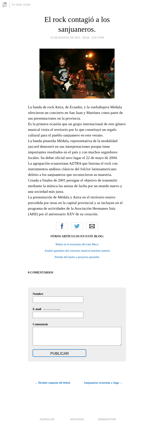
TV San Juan (20, 4)
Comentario (40, 324)
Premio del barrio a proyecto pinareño (77, 257)
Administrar (107, 419)
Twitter (77, 226)
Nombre (38, 293)
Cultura (98, 37)
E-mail (47, 309)
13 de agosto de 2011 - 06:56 (69, 37)
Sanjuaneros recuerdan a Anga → (103, 382)
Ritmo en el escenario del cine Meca (77, 244)
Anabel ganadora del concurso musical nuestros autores (77, 250)
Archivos (77, 419)
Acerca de (47, 419)
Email (92, 226)
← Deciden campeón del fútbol (52, 382)
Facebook (62, 226)
